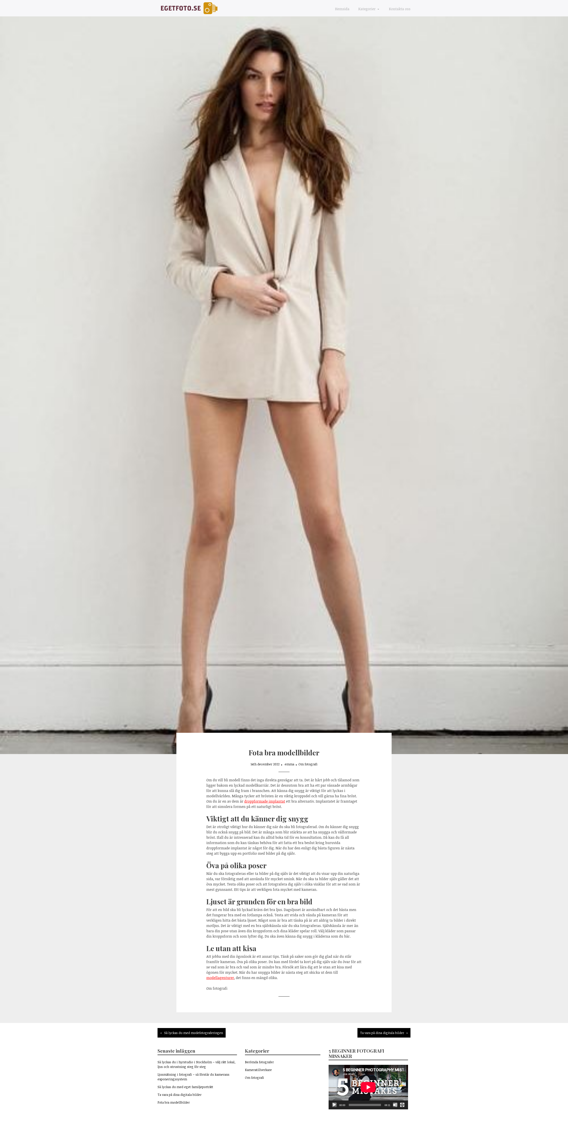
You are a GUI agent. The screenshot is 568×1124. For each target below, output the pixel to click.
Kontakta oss (399, 8)
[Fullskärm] (402, 1105)
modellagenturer (220, 977)
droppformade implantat (264, 801)
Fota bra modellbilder (174, 1102)
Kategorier (367, 8)
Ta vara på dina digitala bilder (382, 1033)
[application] (368, 1087)
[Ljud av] (395, 1105)
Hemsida (342, 8)
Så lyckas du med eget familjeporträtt (185, 1087)
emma (289, 764)
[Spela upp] (334, 1105)
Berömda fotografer (259, 1062)
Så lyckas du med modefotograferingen (193, 1033)
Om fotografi (308, 764)
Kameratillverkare (258, 1070)
